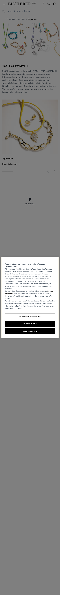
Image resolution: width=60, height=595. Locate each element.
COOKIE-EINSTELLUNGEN (30, 316)
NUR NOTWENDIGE (30, 324)
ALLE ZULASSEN (30, 331)
